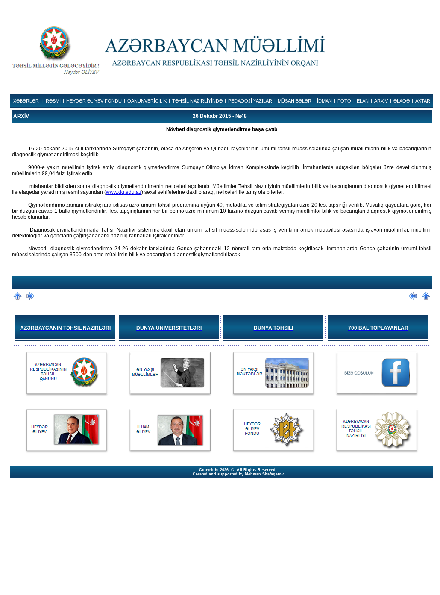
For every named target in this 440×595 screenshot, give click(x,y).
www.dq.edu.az (123, 192)
